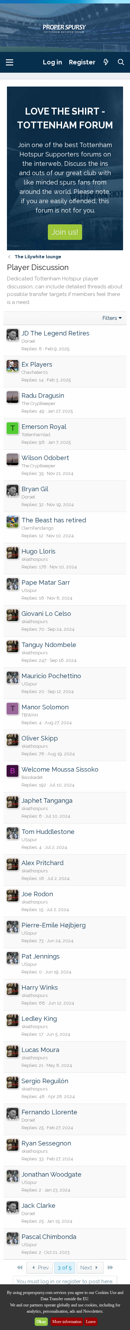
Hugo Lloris (38, 551)
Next (86, 1268)
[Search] (121, 62)
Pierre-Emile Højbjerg (53, 925)
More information (66, 1321)
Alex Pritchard (42, 862)
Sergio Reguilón (44, 1081)
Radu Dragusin (42, 395)
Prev (43, 1268)
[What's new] (106, 62)
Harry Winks (39, 987)
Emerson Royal (43, 426)
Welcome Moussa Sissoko (59, 769)
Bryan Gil (34, 489)
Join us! (65, 231)
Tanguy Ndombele (48, 644)
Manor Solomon (45, 707)
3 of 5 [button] (64, 1268)
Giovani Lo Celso (46, 613)
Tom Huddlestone (48, 831)
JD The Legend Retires (55, 333)
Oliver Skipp (39, 738)
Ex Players (36, 364)
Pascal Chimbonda (48, 1236)
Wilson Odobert (45, 457)
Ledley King (39, 1018)
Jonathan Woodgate (51, 1174)
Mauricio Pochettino (51, 676)
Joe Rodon (37, 894)
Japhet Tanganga (46, 800)
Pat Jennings (40, 956)
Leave (91, 1321)
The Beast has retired (53, 520)
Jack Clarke (38, 1205)
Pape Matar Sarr (45, 582)
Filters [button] (110, 318)
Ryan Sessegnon (46, 1143)
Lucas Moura (40, 1049)
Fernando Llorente (49, 1112)
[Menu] (9, 62)
